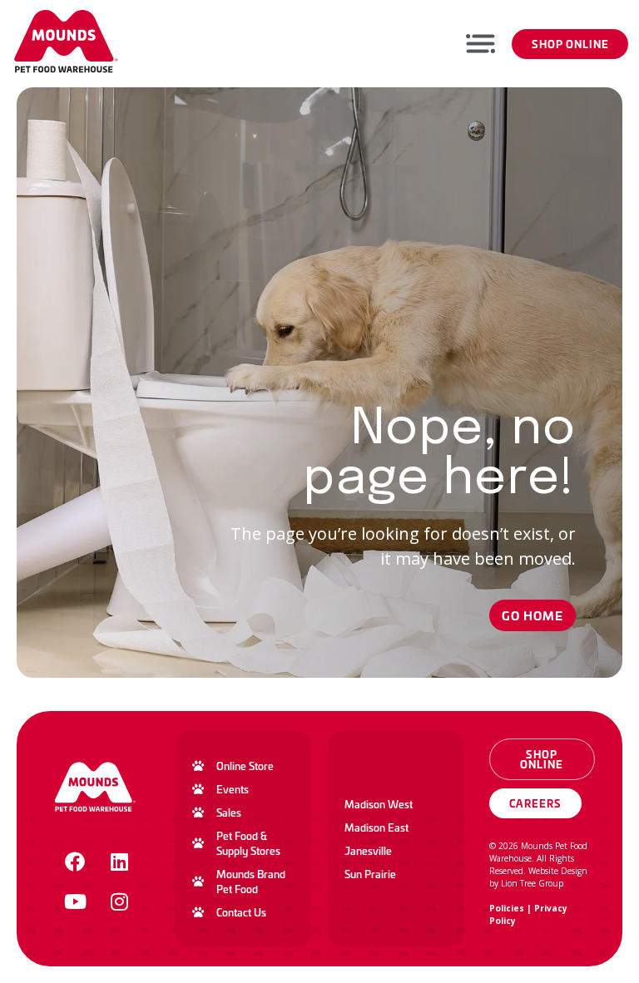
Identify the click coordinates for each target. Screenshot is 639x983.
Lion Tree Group (532, 883)
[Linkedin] (119, 862)
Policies (506, 908)
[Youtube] (75, 901)
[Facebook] (75, 862)
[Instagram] (119, 901)
